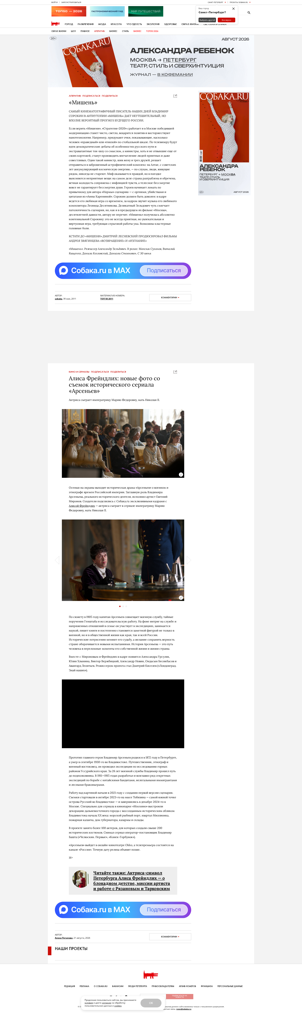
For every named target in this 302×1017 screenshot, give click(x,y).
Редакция (69, 986)
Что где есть (134, 24)
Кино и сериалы (79, 372)
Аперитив (99, 31)
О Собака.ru (100, 986)
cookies (118, 1005)
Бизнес (113, 31)
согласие (106, 1002)
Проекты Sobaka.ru (239, 2)
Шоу (73, 31)
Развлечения (86, 24)
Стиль (125, 31)
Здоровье (170, 24)
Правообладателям (163, 986)
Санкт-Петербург (215, 2)
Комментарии (169, 297)
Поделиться (109, 96)
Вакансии (117, 986)
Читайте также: (110, 873)
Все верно (226, 20)
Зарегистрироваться (71, 2)
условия (89, 1002)
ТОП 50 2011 (106, 298)
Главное (85, 31)
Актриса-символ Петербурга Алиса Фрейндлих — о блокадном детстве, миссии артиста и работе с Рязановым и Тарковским (131, 880)
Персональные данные (230, 986)
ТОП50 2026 (152, 31)
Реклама (84, 986)
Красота (116, 24)
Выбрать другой (207, 20)
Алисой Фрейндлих (82, 505)
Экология (153, 24)
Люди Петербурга (137, 986)
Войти (54, 2)
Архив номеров (187, 986)
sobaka (58, 298)
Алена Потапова (64, 937)
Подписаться (91, 96)
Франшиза (207, 986)
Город (69, 24)
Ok (151, 1003)
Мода (102, 24)
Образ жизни (190, 24)
